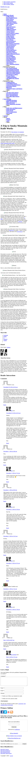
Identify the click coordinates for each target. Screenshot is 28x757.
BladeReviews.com (5, 6)
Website (2, 693)
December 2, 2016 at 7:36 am (13, 609)
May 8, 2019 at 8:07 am (8, 640)
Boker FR (11, 230)
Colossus (20, 221)
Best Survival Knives (5, 750)
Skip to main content (8, 3)
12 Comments (21, 132)
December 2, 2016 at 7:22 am (10, 589)
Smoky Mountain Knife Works (8, 143)
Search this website (5, 743)
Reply (4, 404)
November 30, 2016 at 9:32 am (13, 413)
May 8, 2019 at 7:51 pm (11, 657)
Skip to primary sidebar (8, 4)
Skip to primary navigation (9, 1)
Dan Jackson (13, 654)
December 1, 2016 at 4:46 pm (10, 451)
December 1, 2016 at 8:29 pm (10, 490)
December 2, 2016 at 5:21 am (13, 563)
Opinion (8, 347)
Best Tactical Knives (5, 752)
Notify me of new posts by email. (9, 698)
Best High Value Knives (6, 753)
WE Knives (19, 231)
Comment (3, 676)
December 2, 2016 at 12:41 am (10, 536)
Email (2, 690)
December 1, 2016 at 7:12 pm (13, 473)
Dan (12, 410)
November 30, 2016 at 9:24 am (10, 387)
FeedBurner (17, 729)
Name (2, 688)
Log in (11, 755)
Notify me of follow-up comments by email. (12, 696)
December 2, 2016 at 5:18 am (13, 509)
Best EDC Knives (5, 749)
